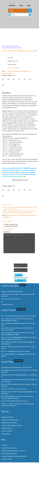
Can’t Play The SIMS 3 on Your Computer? (13, 389)
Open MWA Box (32, 215)
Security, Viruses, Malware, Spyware (11, 425)
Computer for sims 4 (7, 304)
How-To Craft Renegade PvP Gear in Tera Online (15, 351)
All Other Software (6, 431)
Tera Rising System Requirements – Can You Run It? (16, 367)
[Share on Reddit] (21, 80)
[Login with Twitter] (18, 260)
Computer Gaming (10, 46)
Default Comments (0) (11, 224)
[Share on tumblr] (4, 86)
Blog (20, 475)
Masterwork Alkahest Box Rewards (16, 215)
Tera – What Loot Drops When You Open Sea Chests (20, 211)
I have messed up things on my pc (11, 299)
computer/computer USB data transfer (12, 291)
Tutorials (17, 46)
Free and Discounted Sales (9, 453)
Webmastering (5, 434)
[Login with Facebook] (18, 257)
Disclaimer (12, 5)
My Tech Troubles (6, 459)
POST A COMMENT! (14, 68)
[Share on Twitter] (10, 80)
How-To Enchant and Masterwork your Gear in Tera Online (18, 316)
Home (12, 10)
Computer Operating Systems (9, 420)
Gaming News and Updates (9, 448)
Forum (20, 476)
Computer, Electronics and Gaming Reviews (14, 456)
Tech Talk (4, 445)
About (21, 5)
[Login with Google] (18, 263)
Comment (6, 232)
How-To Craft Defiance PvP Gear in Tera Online (18, 212)
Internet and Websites (7, 417)
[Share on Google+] (15, 80)
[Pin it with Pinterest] (26, 80)
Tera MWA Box (6, 217)
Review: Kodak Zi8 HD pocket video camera (14, 401)
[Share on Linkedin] (31, 80)
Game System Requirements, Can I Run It (13, 451)
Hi (2, 301)
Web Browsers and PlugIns (9, 422)
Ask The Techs (20, 477)
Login (28, 5)
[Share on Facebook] (4, 80)
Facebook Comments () (11, 226)
